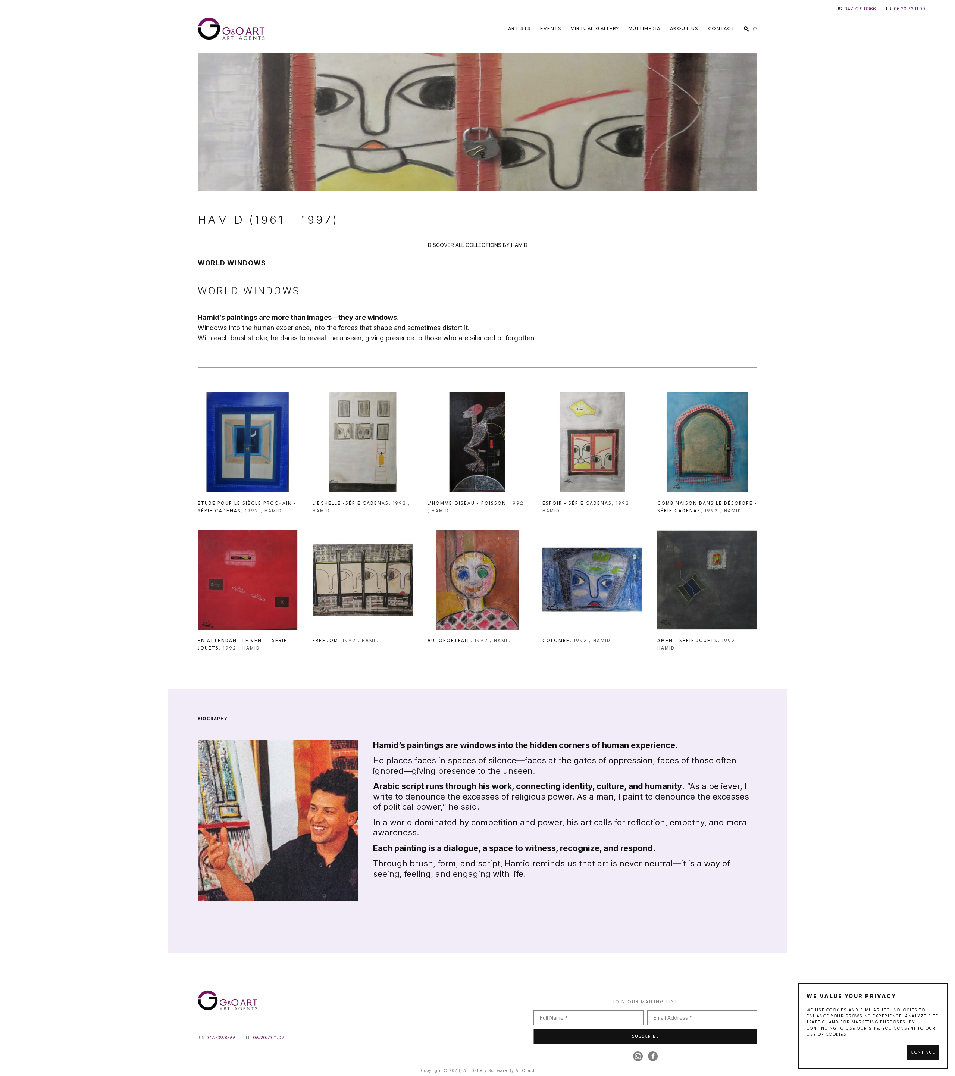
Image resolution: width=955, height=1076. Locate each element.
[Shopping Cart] (755, 29)
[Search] (746, 29)
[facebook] (653, 1056)
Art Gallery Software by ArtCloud (499, 1070)
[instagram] (638, 1056)
